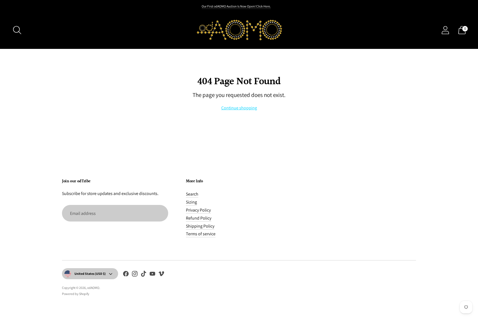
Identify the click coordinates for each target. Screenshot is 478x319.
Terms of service (200, 234)
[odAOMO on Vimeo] (161, 274)
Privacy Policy (198, 210)
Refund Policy (198, 218)
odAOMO (93, 288)
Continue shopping (239, 108)
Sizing (191, 202)
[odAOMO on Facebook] (126, 274)
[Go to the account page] (445, 30)
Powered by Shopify (75, 294)
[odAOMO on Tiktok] (143, 274)
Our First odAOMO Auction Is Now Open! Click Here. (236, 6)
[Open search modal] (17, 30)
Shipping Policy (200, 226)
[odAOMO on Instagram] (134, 274)
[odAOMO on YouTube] (152, 274)
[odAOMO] (239, 30)
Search (192, 194)
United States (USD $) (90, 273)
